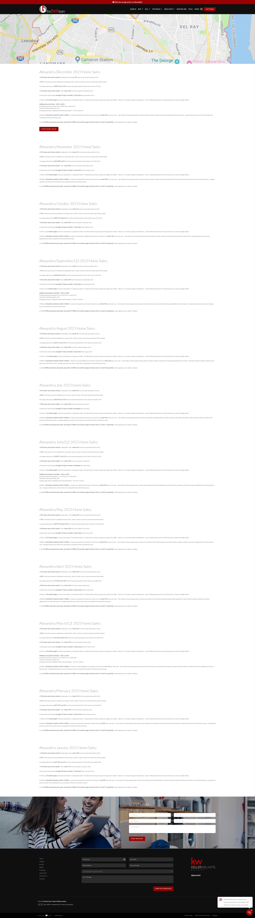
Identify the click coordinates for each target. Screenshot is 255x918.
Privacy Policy (189, 915)
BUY (139, 9)
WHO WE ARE (182, 9)
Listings (41, 861)
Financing (42, 870)
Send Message (137, 838)
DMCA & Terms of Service (202, 915)
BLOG (191, 9)
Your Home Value (48, 129)
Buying (41, 864)
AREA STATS (168, 9)
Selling (41, 867)
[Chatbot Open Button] (249, 912)
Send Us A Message (163, 888)
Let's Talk (210, 9)
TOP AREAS (156, 9)
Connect (42, 879)
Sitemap (214, 915)
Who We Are (43, 876)
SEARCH (133, 9)
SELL (146, 9)
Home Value (43, 873)
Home (41, 858)
